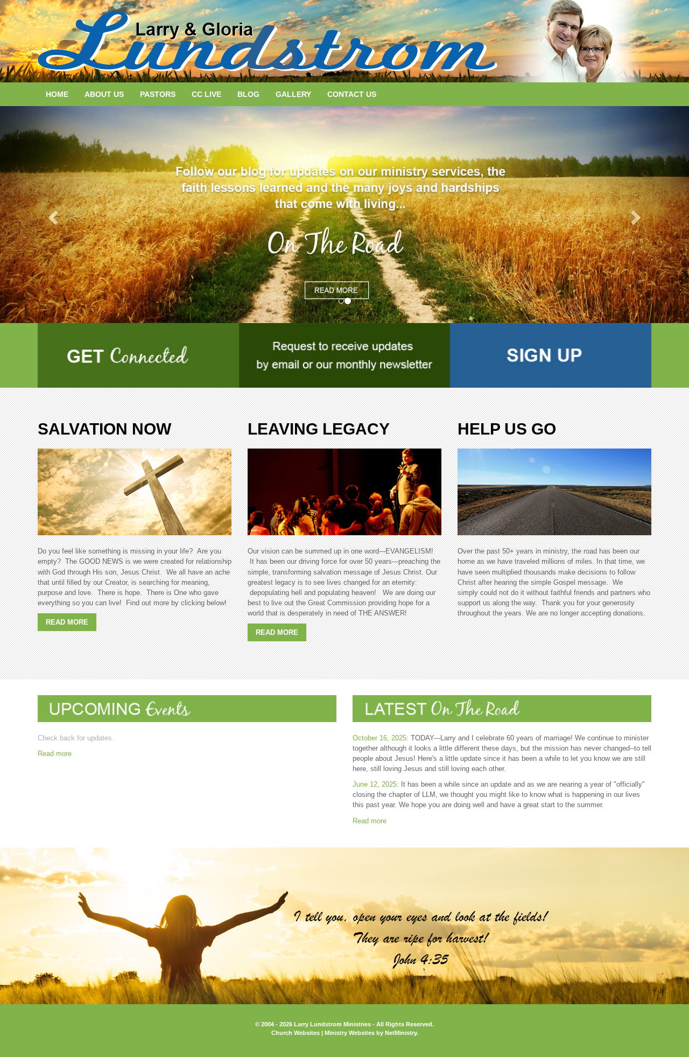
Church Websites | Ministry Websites (323, 1033)
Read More (67, 622)
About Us (104, 94)
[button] (51, 214)
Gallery (293, 94)
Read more (55, 754)
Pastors (157, 94)
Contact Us (351, 94)
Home (57, 94)
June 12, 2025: (376, 784)
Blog (248, 94)
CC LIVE (206, 94)
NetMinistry (401, 1033)
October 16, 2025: (381, 738)
